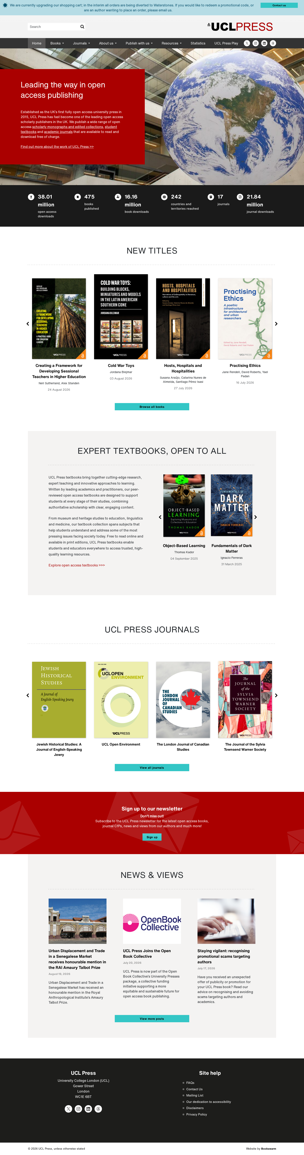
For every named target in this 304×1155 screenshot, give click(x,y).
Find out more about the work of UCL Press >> (57, 146)
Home (36, 43)
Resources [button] (170, 43)
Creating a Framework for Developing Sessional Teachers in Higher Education (59, 371)
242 (176, 196)
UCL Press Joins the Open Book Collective (147, 953)
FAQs (190, 1082)
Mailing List (194, 1095)
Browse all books (152, 407)
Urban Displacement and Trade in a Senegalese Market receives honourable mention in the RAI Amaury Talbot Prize (77, 959)
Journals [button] (80, 43)
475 (89, 196)
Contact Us (194, 1089)
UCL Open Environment (121, 744)
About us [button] (106, 43)
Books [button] (55, 43)
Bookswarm (268, 1149)
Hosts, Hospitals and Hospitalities (183, 368)
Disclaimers (195, 1108)
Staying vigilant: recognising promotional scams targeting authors (223, 956)
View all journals (152, 767)
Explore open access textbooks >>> (77, 565)
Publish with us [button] (138, 43)
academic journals (58, 131)
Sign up (152, 837)
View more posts (152, 1018)
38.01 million (46, 200)
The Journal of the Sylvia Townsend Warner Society (245, 747)
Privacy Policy (196, 1114)
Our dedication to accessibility (208, 1101)
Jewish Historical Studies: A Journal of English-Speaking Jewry (59, 749)
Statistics (198, 43)
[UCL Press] (240, 27)
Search (82, 26)
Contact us (279, 5)
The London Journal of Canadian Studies (183, 747)
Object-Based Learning (184, 545)
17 (220, 196)
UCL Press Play (226, 43)
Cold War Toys (121, 365)
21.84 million (255, 200)
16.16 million (133, 200)
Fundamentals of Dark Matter (232, 548)
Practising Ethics (245, 365)
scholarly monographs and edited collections (67, 126)
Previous (28, 323)
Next (276, 323)
